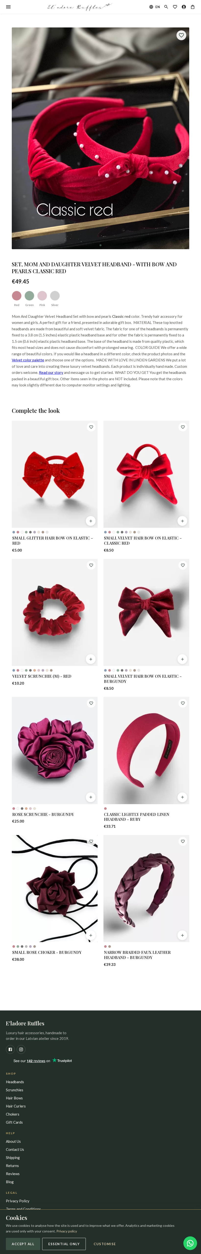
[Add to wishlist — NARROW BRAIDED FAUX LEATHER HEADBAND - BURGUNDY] (182, 841)
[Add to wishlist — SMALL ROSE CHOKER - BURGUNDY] (91, 841)
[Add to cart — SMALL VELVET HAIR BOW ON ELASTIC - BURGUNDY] (182, 659)
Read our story (51, 372)
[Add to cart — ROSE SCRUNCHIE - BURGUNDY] (91, 797)
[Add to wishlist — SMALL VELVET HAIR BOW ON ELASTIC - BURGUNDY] (182, 565)
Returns (12, 1165)
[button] (100, 138)
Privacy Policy (17, 1201)
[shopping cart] (192, 6)
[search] (166, 6)
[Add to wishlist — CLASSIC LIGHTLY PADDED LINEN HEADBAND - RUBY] (182, 703)
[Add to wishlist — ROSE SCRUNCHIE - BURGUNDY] (91, 703)
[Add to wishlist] (181, 35)
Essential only (64, 1244)
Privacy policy (66, 1231)
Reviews (13, 1173)
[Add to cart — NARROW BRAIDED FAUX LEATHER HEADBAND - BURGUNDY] (182, 935)
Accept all (23, 1244)
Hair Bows (14, 1098)
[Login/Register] (183, 6)
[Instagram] (21, 1049)
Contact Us (15, 1149)
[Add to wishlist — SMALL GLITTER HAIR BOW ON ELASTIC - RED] (91, 427)
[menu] (8, 6)
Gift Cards (14, 1122)
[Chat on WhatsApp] (190, 1243)
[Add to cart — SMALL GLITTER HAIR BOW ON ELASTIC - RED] (91, 521)
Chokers (12, 1114)
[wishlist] (175, 6)
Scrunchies (14, 1090)
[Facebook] (10, 1049)
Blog (10, 1182)
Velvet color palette (28, 360)
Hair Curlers (16, 1106)
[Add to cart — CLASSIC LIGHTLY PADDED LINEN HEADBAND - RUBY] (182, 797)
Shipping (13, 1157)
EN (157, 7)
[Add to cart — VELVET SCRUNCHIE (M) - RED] (91, 659)
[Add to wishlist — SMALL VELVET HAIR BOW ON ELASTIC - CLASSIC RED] (182, 427)
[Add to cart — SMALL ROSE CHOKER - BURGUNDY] (91, 935)
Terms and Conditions (23, 1209)
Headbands (15, 1082)
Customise (105, 1244)
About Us (13, 1141)
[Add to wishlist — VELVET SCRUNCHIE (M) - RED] (91, 565)
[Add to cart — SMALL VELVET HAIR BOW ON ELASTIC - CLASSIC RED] (182, 521)
